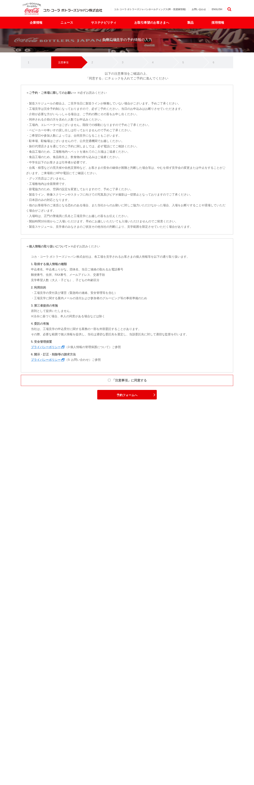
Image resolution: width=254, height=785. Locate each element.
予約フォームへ (127, 395)
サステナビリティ (103, 22)
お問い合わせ (199, 9)
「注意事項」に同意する (129, 380)
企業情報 (36, 22)
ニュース (67, 22)
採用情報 (218, 22)
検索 (229, 9)
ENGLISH (217, 9)
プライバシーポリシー (46, 347)
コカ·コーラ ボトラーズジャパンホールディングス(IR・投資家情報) (150, 9)
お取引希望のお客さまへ (151, 22)
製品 (190, 22)
